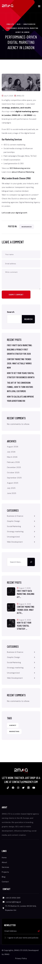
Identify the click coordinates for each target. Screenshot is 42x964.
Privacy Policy (21, 958)
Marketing (14, 731)
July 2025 (11, 488)
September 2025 (14, 477)
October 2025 (13, 472)
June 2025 (11, 493)
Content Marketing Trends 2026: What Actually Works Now (19, 363)
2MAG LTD (20, 96)
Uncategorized (27, 226)
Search (10, 312)
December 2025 (14, 467)
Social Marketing (14, 526)
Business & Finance (15, 516)
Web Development (15, 542)
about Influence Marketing (23, 172)
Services (5, 867)
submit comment (16, 294)
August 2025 (12, 483)
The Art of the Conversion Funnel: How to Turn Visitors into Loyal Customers (20, 387)
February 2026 (13, 462)
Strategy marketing (15, 531)
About (4, 862)
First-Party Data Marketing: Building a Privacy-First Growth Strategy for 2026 (19, 349)
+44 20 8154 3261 (12, 898)
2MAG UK (16, 115)
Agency (12, 725)
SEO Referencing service (20, 168)
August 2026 (12, 446)
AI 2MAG (28, 115)
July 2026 (11, 452)
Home (4, 857)
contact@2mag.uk (13, 902)
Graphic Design (13, 521)
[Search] (31, 562)
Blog (3, 877)
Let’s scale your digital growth (14, 212)
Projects (5, 872)
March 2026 (12, 457)
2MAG (6, 954)
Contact (5, 882)
